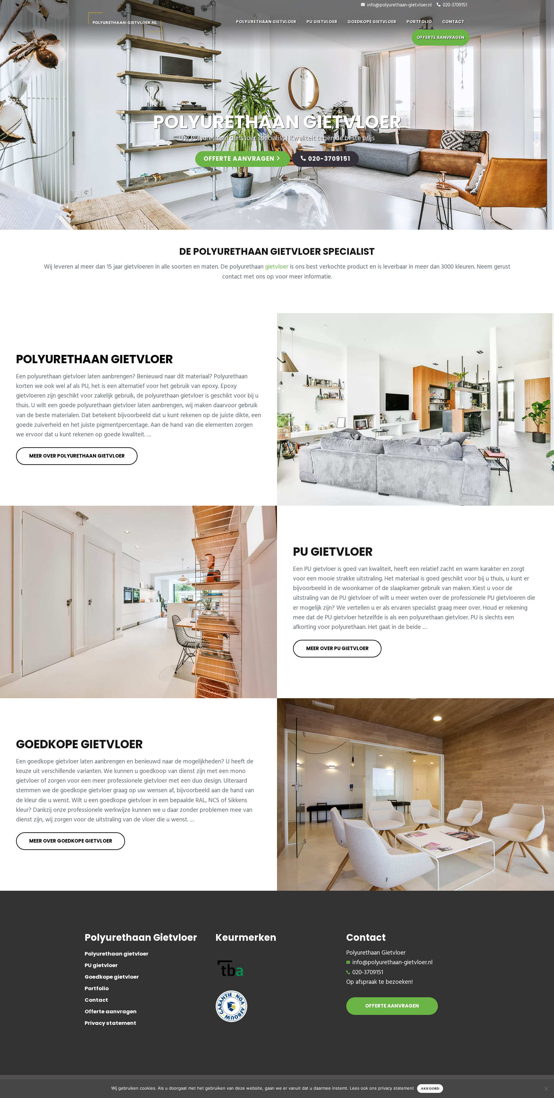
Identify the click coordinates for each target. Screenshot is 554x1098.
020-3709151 (455, 5)
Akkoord (430, 1088)
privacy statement (396, 1088)
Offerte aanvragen (239, 158)
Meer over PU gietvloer (337, 648)
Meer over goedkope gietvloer (70, 840)
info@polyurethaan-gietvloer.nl (399, 5)
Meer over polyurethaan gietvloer (77, 455)
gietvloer (276, 267)
